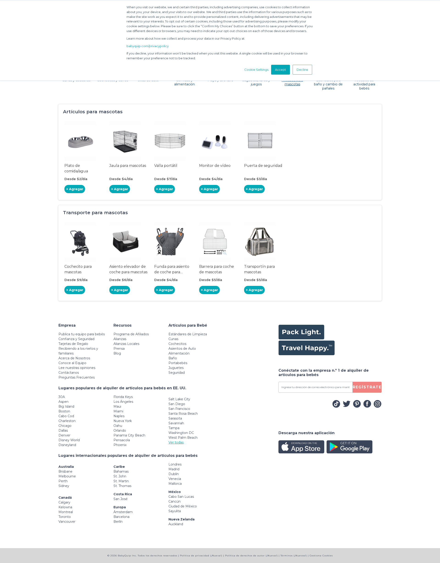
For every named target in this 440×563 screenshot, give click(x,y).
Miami (118, 411)
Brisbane (65, 471)
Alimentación (179, 353)
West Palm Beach (183, 438)
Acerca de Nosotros (74, 358)
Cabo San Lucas (181, 497)
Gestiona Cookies (321, 555)
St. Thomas (122, 486)
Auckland (175, 524)
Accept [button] (280, 69)
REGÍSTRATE (367, 387)
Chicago (65, 426)
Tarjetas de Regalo (73, 344)
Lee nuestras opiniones (76, 368)
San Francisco (179, 409)
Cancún (174, 501)
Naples (118, 416)
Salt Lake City (179, 399)
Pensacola (121, 440)
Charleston (67, 421)
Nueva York (122, 421)
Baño (172, 358)
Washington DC (181, 433)
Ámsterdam (123, 512)
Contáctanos (68, 373)
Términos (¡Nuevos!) (293, 555)
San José (120, 499)
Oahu (117, 426)
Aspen (63, 402)
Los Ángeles (123, 402)
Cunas (173, 339)
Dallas (63, 430)
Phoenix (119, 445)
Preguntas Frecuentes (76, 377)
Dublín (173, 474)
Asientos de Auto (182, 348)
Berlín (118, 522)
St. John (119, 476)
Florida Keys (123, 397)
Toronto (64, 517)
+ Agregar (74, 189)
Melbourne (67, 476)
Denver (64, 435)
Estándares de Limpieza (187, 334)
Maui (117, 406)
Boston (64, 411)
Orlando (119, 430)
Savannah (176, 423)
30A (61, 397)
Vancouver (66, 522)
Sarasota (175, 418)
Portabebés (177, 363)
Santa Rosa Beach (183, 413)
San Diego (176, 404)
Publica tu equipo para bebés (81, 334)
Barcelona (121, 517)
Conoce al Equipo (72, 363)
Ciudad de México (182, 506)
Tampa (173, 428)
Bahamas (121, 471)
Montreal (65, 512)
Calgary (64, 502)
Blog (117, 353)
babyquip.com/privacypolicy (147, 46)
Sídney (63, 486)
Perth (63, 481)
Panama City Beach (129, 435)
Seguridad (176, 373)
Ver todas (176, 442)
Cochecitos (177, 344)
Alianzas (119, 339)
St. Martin (121, 481)
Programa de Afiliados (131, 334)
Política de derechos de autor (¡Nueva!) (251, 555)
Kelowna (65, 507)
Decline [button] (302, 69)
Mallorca (175, 484)
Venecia (174, 479)
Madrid (173, 469)
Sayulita (174, 511)
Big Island (66, 406)
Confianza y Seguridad (76, 339)
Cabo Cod (66, 416)
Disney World (69, 440)
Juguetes (176, 368)
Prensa (119, 348)
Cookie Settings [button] (256, 69)
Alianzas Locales (126, 344)
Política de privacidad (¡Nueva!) (201, 555)
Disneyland (67, 445)
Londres (175, 464)
